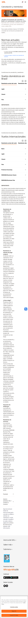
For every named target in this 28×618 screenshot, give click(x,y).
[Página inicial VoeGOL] (3, 2)
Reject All (14, 611)
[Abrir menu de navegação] (25, 2)
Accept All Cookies (14, 615)
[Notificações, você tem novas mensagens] (22, 2)
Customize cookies (14, 607)
